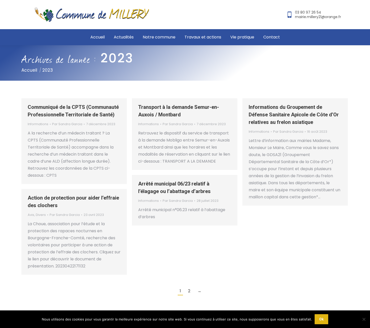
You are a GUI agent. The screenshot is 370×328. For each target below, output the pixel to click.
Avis (31, 214)
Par (67, 124)
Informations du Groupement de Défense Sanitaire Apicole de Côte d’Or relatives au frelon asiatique (294, 114)
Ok (321, 319)
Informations (38, 124)
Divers (41, 214)
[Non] (363, 319)
